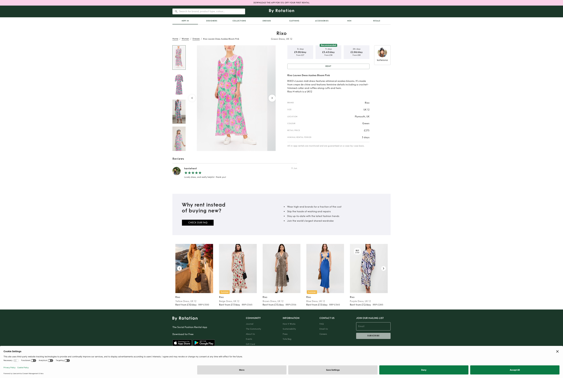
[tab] (185, 20)
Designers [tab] (211, 21)
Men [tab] (349, 21)
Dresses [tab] (267, 21)
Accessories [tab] (321, 21)
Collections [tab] (239, 21)
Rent (328, 66)
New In (185, 21)
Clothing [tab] (294, 21)
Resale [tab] (376, 21)
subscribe (373, 335)
